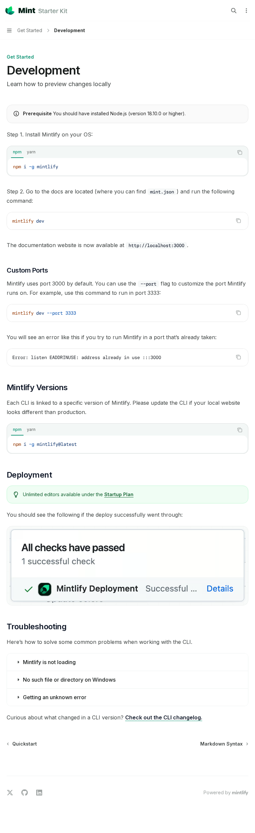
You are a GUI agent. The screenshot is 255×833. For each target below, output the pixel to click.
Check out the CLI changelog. (163, 717)
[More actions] (246, 10)
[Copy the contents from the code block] (239, 152)
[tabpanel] (127, 166)
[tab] (17, 152)
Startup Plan (118, 494)
